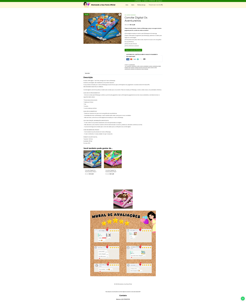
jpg (141, 67)
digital (159, 66)
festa (130, 67)
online (155, 67)
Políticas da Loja (141, 5)
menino (152, 67)
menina (148, 67)
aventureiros (134, 66)
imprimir (132, 67)
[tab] (87, 73)
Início (127, 5)
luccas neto (145, 67)
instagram (137, 67)
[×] (243, 298)
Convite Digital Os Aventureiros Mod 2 (90, 171)
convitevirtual (155, 66)
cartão (138, 66)
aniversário (129, 66)
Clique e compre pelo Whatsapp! (133, 50)
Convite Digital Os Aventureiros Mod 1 (110, 171)
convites (150, 66)
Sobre (132, 5)
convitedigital (145, 66)
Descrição (87, 73)
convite (141, 66)
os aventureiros (130, 15)
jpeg (140, 67)
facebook (126, 67)
